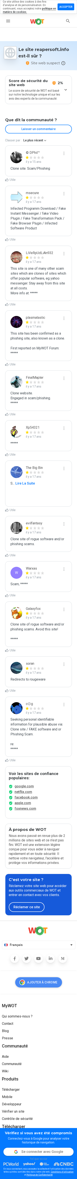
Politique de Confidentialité (40, 1175)
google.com (24, 786)
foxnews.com (25, 808)
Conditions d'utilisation (62, 1172)
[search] (68, 21)
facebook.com (26, 797)
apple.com (23, 803)
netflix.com (23, 792)
